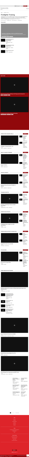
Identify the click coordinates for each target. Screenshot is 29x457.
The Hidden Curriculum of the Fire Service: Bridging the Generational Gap (25, 261)
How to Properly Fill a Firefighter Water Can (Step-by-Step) (24, 386)
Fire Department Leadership (3, 114)
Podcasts (7, 48)
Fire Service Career (9, 114)
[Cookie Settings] (0, 456)
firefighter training (12, 16)
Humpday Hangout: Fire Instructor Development (16, 392)
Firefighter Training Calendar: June (7, 146)
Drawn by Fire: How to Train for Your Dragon (10, 305)
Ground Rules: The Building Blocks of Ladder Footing (25, 163)
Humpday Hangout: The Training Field (9, 301)
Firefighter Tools (24, 167)
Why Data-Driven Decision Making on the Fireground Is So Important (13, 93)
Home (1, 12)
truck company (12, 18)
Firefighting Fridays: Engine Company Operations (25, 215)
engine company (7, 18)
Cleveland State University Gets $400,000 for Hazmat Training (10, 40)
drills (13, 17)
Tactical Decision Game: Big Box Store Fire (8, 353)
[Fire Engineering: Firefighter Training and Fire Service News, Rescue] (5, 8)
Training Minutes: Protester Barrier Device (25, 200)
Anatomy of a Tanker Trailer (25, 195)
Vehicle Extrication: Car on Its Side (7, 243)
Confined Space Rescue (4, 36)
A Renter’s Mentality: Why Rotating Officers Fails (25, 253)
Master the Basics (4, 164)
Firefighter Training (8, 42)
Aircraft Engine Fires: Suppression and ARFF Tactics (10, 372)
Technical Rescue (11, 36)
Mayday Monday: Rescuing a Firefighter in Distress (8, 186)
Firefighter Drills (24, 146)
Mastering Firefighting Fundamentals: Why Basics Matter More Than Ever (25, 156)
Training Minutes (24, 197)
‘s (3, 16)
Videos (24, 238)
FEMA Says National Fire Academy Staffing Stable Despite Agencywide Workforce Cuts (13, 289)
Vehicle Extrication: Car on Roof (25, 234)
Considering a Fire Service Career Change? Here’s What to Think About (9, 310)
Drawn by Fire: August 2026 (6, 262)
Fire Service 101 (18, 17)
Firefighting (12, 47)
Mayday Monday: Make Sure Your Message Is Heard (25, 175)
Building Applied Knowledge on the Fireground (10, 45)
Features (8, 36)
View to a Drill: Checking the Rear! (25, 143)
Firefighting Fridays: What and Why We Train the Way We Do (25, 222)
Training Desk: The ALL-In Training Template (25, 137)
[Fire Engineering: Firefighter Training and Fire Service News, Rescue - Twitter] (17, 452)
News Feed (7, 298)
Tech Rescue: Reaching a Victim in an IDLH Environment (12, 33)
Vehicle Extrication (7, 245)
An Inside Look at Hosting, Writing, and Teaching (9, 113)
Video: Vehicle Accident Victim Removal (25, 241)
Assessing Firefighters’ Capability (24, 378)
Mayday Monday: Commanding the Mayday (25, 183)
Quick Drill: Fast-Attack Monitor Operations (16, 385)
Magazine (5, 264)
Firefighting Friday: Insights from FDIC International (7, 225)
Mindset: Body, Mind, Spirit (10, 50)
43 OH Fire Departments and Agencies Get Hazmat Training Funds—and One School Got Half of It (9, 294)
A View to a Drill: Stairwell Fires (23, 392)
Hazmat (11, 42)
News (6, 43)
